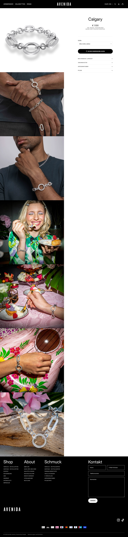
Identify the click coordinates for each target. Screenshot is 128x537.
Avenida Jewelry (11, 534)
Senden (92, 500)
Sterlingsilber (28, 478)
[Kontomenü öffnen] (119, 4)
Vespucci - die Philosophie (52, 466)
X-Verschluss (48, 476)
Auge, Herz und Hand (30, 469)
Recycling (27, 480)
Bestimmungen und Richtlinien (35, 534)
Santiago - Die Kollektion (10, 469)
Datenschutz (7, 480)
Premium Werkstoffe (50, 471)
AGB (4, 476)
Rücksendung (7, 473)
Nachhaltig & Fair (29, 473)
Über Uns (26, 466)
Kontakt (5, 471)
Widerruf (6, 478)
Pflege (80, 70)
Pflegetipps (47, 480)
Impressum (6, 482)
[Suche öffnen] (115, 4)
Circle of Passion (49, 473)
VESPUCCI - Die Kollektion (10, 466)
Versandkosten (82, 62)
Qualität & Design (29, 471)
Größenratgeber (83, 66)
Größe (79, 40)
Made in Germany (29, 476)
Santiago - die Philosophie (52, 469)
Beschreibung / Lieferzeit (85, 58)
